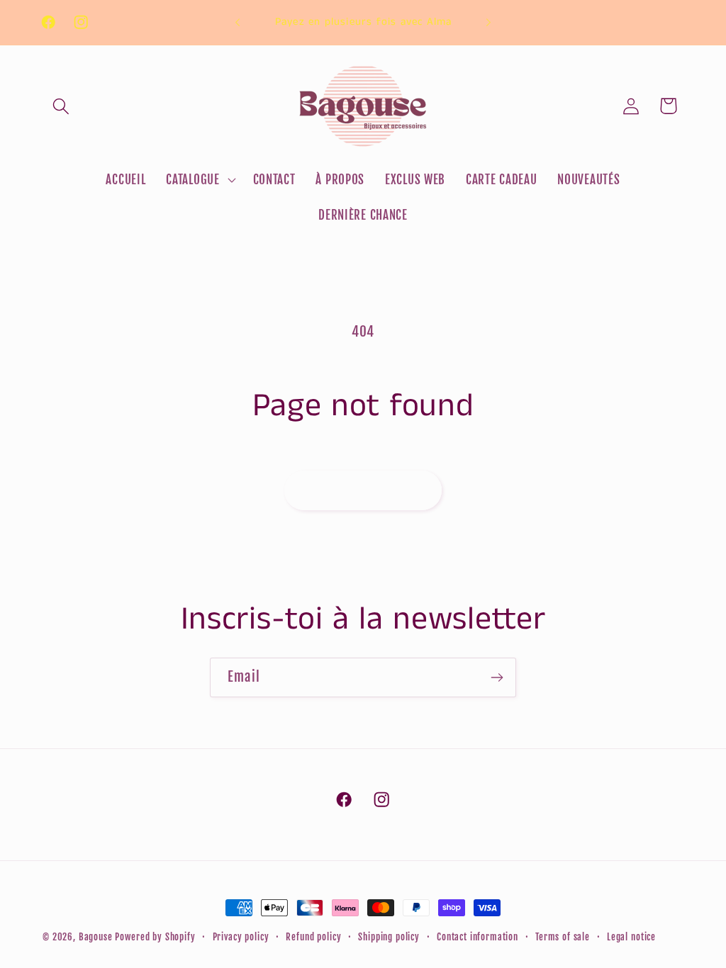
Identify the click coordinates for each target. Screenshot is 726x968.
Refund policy (313, 936)
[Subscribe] (496, 677)
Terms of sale (562, 936)
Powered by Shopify (155, 936)
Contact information (477, 936)
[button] (61, 106)
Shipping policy (389, 936)
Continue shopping (362, 489)
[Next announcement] (488, 22)
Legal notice (631, 936)
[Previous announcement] (237, 22)
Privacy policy (241, 936)
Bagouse (96, 936)
